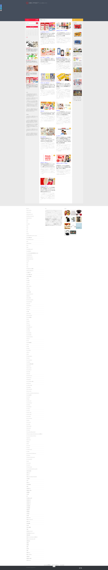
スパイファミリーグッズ (56, 212)
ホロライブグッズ (52, 215)
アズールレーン (29, 305)
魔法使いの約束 (29, 558)
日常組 (28, 515)
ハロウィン (28, 410)
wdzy (27, 266)
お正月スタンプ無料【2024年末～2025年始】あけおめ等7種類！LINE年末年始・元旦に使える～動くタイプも (32, 109)
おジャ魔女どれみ (29, 274)
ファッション (29, 422)
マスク (28, 443)
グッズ (28, 340)
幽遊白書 (28, 509)
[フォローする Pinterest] (37, 19)
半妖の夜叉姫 (29, 484)
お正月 (28, 278)
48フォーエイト (29, 210)
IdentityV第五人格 (29, 237)
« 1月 (27, 37)
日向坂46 (28, 513)
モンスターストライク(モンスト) (31, 453)
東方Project (28, 521)
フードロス (28, 424)
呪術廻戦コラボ (56, 219)
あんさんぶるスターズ (30, 270)
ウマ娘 (28, 311)
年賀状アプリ (48, 31)
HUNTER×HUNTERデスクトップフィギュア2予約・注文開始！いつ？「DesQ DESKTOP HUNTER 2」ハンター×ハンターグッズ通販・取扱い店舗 (77, 98)
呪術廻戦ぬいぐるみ (51, 218)
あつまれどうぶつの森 (30, 268)
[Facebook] (1, 5)
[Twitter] (1, 7)
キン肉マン (28, 328)
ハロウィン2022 (29, 414)
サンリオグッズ (60, 211)
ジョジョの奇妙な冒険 (30, 363)
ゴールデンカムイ (29, 356)
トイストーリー (29, 400)
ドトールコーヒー (29, 402)
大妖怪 (28, 494)
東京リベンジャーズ (30, 519)
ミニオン (28, 451)
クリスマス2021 (29, 332)
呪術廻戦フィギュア (49, 220)
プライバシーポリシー (55, 564)
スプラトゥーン (29, 377)
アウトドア (28, 303)
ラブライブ (28, 455)
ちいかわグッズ (52, 211)
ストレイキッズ (29, 369)
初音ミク (28, 482)
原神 (27, 486)
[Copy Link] (1, 10)
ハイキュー (28, 408)
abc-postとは (62, 564)
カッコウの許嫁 (29, 317)
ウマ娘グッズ (56, 211)
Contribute (28, 223)
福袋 (27, 529)
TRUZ (27, 262)
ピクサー (28, 420)
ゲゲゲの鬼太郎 (29, 342)
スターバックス (29, 367)
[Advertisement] (54, 12)
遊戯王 (28, 542)
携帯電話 (28, 511)
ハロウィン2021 (29, 412)
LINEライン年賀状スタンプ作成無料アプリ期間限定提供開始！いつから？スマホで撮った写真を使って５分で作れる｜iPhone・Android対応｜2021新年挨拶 (63, 140)
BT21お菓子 (46, 210)
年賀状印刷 (65, 30)
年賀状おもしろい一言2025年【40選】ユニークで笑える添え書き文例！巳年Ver (31, 73)
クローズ (28, 338)
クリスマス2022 (29, 334)
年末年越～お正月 (42, 82)
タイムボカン (29, 387)
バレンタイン (29, 416)
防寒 (27, 550)
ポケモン (28, 441)
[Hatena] (1, 8)
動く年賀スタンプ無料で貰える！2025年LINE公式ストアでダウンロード (32, 62)
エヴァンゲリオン (29, 315)
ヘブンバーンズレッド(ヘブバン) (31, 435)
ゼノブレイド (29, 383)
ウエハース (28, 309)
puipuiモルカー (29, 251)
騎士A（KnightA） (29, 554)
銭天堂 (28, 548)
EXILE (27, 227)
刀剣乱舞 (28, 478)
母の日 (28, 525)
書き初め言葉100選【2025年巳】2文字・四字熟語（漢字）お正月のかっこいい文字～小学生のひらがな (32, 50)
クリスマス (28, 330)
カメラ (28, 319)
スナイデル (28, 371)
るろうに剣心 (29, 297)
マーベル (28, 447)
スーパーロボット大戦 (30, 381)
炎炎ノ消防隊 (29, 527)
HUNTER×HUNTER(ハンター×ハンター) (32, 235)
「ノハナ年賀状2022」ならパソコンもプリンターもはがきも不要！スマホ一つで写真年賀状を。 (63, 113)
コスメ (28, 344)
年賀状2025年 (44, 31)
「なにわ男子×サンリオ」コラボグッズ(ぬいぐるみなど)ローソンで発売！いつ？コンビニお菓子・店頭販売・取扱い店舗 (77, 64)
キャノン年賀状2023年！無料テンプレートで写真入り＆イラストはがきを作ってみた (47, 60)
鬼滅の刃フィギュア (55, 225)
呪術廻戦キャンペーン (57, 218)
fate (27, 229)
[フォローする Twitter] (36, 19)
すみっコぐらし (29, 286)
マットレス (28, 445)
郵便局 (28, 544)
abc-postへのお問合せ (47, 564)
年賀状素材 (47, 57)
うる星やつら (29, 272)
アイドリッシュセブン (30, 299)
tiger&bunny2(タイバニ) (30, 258)
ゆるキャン (28, 295)
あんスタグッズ (47, 211)
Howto (28, 233)
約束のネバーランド (30, 531)
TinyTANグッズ (60, 210)
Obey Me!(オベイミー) (30, 249)
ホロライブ (28, 437)
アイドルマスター (29, 301)
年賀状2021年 (42, 162)
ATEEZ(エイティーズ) (30, 214)
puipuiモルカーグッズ (55, 210)
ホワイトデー (29, 439)
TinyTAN (28, 260)
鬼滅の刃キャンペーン (50, 224)
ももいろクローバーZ (30, 293)
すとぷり (28, 284)
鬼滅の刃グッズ (58, 224)
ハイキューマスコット (50, 214)
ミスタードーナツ (29, 449)
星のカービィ (29, 517)
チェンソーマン (29, 391)
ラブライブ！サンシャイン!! (31, 457)
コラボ (28, 346)
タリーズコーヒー (29, 389)
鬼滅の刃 (28, 556)
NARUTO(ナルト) (29, 243)
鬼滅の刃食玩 (59, 225)
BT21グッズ (50, 210)
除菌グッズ (28, 552)
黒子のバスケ (29, 560)
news (41, 57)
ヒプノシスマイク (29, 418)
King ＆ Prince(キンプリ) (30, 239)
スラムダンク (29, 379)
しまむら (28, 282)
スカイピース (29, 365)
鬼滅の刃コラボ (48, 225)
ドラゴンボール (29, 406)
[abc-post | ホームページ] (32, 3)
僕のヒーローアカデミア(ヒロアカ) (32, 476)
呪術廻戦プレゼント (55, 220)
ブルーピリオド (29, 426)
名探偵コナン (29, 488)
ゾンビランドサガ (29, 385)
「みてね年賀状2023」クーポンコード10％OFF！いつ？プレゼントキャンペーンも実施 (63, 34)
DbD (27, 225)
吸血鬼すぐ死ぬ (29, 490)
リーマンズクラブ (29, 459)
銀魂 (27, 546)
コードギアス (29, 350)
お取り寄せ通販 (29, 276)
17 (54, 23)
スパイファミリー (29, 375)
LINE (41, 31)
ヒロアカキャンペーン (55, 214)
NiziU (27, 247)
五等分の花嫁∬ (29, 470)
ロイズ (28, 461)
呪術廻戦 (28, 492)
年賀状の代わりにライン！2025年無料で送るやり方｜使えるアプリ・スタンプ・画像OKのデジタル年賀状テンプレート (32, 86)
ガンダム (28, 321)
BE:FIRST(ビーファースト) (30, 216)
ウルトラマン (29, 313)
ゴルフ (28, 354)
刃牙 (27, 480)
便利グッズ (28, 472)
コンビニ (28, 348)
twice (27, 264)
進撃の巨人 (28, 540)
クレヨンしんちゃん (30, 336)
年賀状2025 (48, 221)
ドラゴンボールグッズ (50, 213)
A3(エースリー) (29, 212)
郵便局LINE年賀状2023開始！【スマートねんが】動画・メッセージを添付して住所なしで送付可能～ (63, 60)
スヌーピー (28, 373)
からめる (28, 280)
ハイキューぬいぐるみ (55, 213)
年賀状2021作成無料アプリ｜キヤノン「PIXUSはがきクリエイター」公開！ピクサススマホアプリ (47, 165)
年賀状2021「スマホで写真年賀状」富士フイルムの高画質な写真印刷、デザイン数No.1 (63, 167)
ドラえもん (28, 404)
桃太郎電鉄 (28, 523)
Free (27, 231)
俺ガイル (28, 474)
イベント (28, 307)
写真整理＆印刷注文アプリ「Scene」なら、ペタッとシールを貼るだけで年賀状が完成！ (47, 140)
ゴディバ (28, 352)
